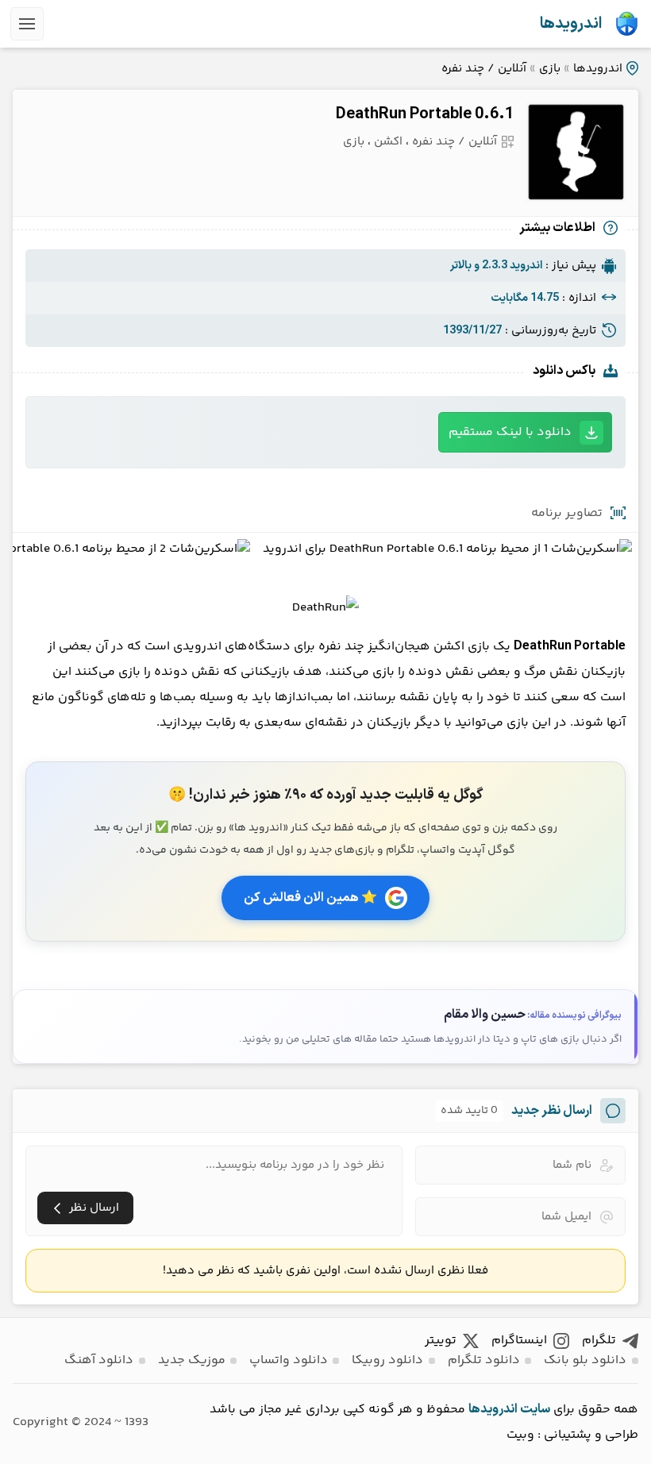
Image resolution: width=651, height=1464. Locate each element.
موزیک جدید (191, 1360)
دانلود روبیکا (387, 1360)
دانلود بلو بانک (585, 1360)
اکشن (388, 142)
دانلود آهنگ (98, 1360)
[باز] (27, 23)
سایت (535, 1409)
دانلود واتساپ (288, 1360)
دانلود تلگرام (484, 1360)
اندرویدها (571, 24)
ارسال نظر (94, 1208)
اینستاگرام (519, 1340)
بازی (549, 69)
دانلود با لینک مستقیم (510, 432)
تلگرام (599, 1340)
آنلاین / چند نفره (483, 69)
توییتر (440, 1340)
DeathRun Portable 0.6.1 (425, 114)
